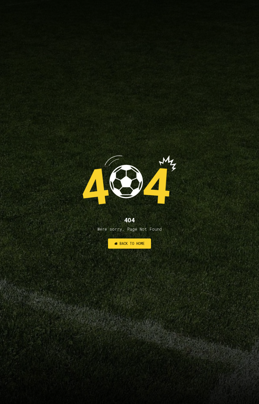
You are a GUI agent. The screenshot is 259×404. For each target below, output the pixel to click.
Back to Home (131, 243)
